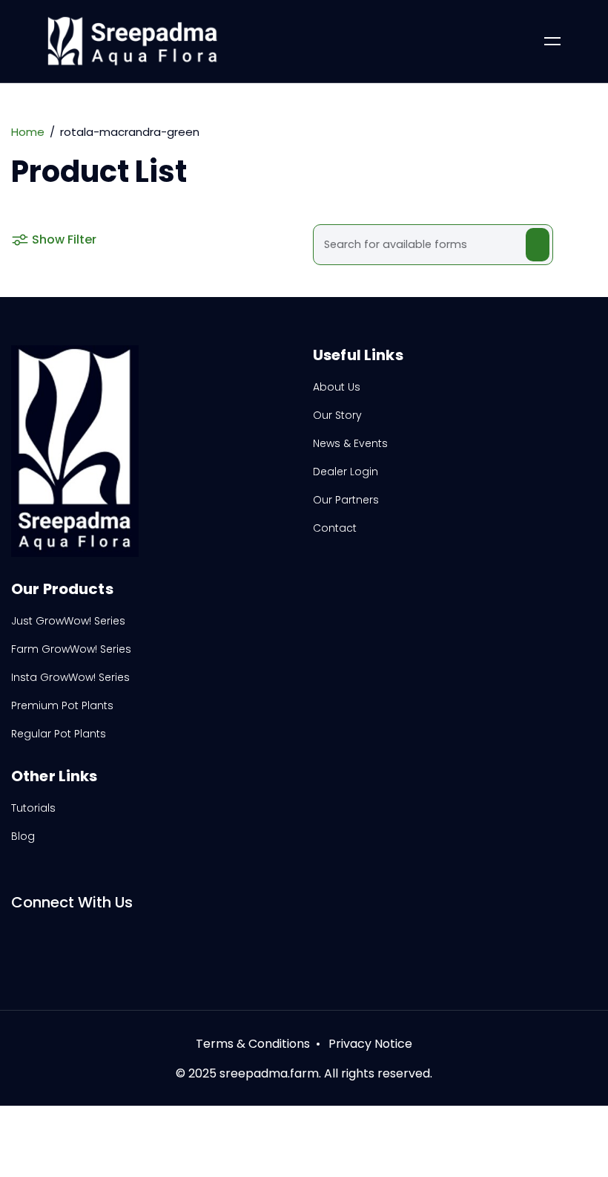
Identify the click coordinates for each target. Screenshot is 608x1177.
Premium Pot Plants (62, 705)
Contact (335, 528)
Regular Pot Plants (58, 733)
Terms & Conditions (253, 1043)
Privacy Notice (370, 1043)
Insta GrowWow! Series (70, 677)
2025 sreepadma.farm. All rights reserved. (310, 1073)
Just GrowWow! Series (68, 620)
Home (27, 132)
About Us (336, 386)
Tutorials (33, 808)
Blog (23, 836)
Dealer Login (345, 471)
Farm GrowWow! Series (71, 649)
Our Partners (346, 499)
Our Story (337, 415)
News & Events (350, 443)
